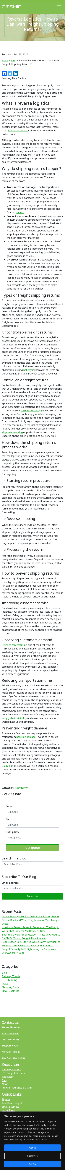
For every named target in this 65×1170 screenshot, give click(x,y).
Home (5, 60)
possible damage (26, 737)
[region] (32, 1140)
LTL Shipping (9, 980)
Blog (13, 60)
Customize (32, 1155)
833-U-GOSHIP (10, 1033)
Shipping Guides (11, 987)
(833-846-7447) (10, 1039)
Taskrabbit (8, 1076)
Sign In (6, 1099)
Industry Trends (11, 976)
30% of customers (18, 130)
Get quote (32, 848)
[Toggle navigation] (59, 7)
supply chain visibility (14, 718)
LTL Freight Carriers (13, 1073)
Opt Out (32, 1164)
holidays (28, 370)
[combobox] (32, 812)
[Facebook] (4, 73)
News (5, 983)
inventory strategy (31, 410)
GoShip (6, 766)
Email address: (10, 882)
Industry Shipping (12, 1069)
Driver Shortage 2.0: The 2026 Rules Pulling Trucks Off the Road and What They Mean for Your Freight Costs (30, 920)
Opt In (32, 1147)
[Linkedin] (15, 73)
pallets (20, 212)
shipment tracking (12, 432)
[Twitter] (10, 73)
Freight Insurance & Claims (17, 1087)
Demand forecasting (13, 645)
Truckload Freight (12, 1103)
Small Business (10, 991)
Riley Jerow (21, 787)
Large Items (8, 1110)
